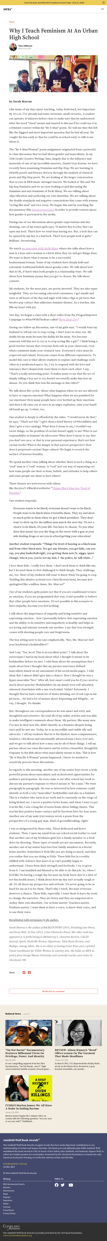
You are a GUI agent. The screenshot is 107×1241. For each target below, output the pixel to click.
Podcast (6, 1197)
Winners (6, 1187)
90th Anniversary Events (14, 1184)
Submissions (8, 1190)
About (6, 1203)
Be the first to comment (53, 991)
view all (26, 1014)
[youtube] (71, 1185)
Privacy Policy (9, 1213)
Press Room (8, 1210)
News (12, 21)
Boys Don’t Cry (68, 319)
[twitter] (63, 1185)
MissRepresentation (43, 210)
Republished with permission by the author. (34, 920)
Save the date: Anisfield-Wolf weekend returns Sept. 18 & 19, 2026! (54, 2)
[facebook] (57, 1185)
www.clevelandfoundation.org (17, 1235)
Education (7, 1200)
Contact (6, 1207)
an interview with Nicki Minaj (40, 248)
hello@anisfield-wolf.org (15, 1164)
